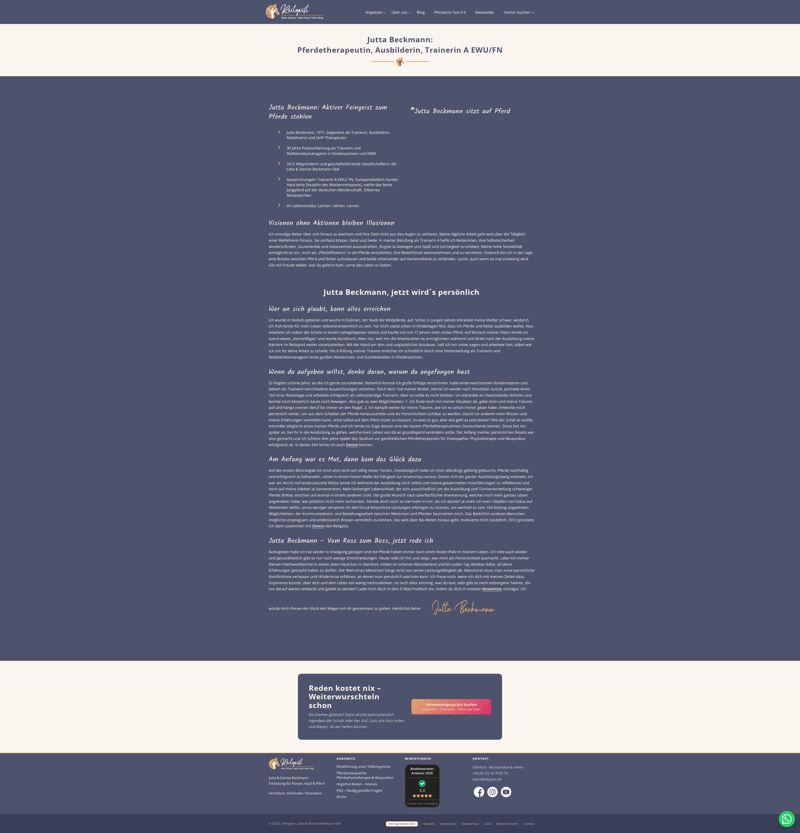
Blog (421, 12)
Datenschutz (470, 824)
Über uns (399, 12)
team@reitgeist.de (487, 779)
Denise (352, 444)
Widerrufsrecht (507, 824)
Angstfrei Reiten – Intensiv (357, 784)
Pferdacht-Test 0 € (450, 12)
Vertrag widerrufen (402, 824)
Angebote (373, 12)
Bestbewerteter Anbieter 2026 (422, 771)
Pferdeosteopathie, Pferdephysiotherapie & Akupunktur (365, 775)
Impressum (448, 824)
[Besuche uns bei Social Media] (479, 791)
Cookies (528, 824)
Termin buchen (517, 12)
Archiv (341, 796)
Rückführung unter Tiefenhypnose (363, 766)
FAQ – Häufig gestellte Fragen (359, 790)
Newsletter (484, 12)
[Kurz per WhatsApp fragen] (787, 819)
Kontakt (428, 824)
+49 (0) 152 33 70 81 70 (490, 773)
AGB (488, 824)
